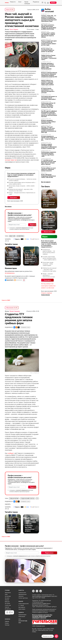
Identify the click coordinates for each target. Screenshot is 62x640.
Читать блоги (48, 232)
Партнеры (7, 625)
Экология (7, 599)
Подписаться (33, 224)
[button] (9, 280)
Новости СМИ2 (6, 300)
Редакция (7, 621)
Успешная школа (22, 592)
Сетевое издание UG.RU (24, 603)
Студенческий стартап (27, 498)
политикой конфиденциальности (23, 227)
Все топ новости (45, 182)
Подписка (36, 2)
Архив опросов (45, 295)
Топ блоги (45, 186)
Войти (53, 2)
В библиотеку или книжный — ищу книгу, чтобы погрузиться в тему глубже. (21, 190)
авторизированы (10, 273)
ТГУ (37, 498)
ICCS (20, 619)
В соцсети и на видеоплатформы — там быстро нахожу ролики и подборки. (22, 179)
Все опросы (8, 206)
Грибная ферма (14, 498)
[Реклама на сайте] (56, 636)
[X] (19, 327)
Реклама (7, 623)
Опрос (45, 236)
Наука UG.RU (9, 9)
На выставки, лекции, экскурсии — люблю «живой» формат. (22, 186)
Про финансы (8, 608)
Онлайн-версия (22, 616)
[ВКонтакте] (14, 327)
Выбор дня (7, 601)
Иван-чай (12, 236)
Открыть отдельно (46, 293)
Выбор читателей (49, 10)
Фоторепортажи (23, 620)
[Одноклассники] (16, 327)
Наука (6, 594)
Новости (12, 2)
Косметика (20, 236)
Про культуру (8, 596)
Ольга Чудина (13, 29)
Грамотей (7, 607)
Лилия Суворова (14, 311)
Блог (19, 2)
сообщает (11, 453)
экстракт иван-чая (11, 160)
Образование (8, 592)
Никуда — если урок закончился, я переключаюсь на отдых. (22, 193)
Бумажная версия (22, 614)
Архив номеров (27, 2)
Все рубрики (7, 614)
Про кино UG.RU (28, 516)
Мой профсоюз (22, 607)
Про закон (7, 598)
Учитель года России (23, 598)
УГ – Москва (21, 605)
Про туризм (7, 603)
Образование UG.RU (11, 250)
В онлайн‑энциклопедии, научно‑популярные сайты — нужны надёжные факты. (22, 183)
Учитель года (8, 605)
